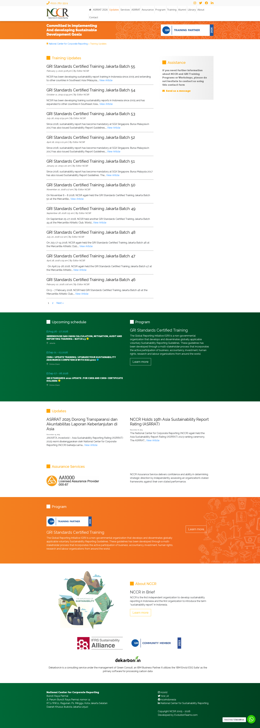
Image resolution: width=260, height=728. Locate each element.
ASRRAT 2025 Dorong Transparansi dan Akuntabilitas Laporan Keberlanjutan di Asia (82, 424)
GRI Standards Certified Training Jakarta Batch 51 (90, 161)
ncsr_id (164, 696)
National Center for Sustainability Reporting (184, 703)
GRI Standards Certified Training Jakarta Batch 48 (90, 232)
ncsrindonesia (168, 699)
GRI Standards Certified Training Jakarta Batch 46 (90, 279)
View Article (105, 80)
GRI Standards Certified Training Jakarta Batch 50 (90, 185)
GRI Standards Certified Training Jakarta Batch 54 (90, 90)
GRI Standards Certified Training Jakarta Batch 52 (90, 137)
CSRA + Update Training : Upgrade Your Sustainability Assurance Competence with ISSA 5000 (81, 358)
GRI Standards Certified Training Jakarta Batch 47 (90, 256)
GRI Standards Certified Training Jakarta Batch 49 (90, 208)
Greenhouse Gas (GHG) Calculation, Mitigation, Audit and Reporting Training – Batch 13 (84, 337)
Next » (60, 303)
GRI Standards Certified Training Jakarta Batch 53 (90, 113)
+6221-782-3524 (59, 3)
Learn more (141, 362)
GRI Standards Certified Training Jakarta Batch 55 (90, 66)
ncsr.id (163, 692)
